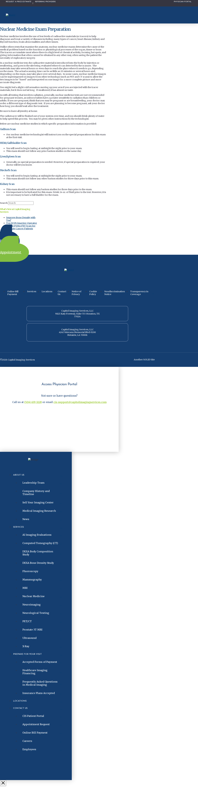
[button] (189, 15)
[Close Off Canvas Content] (3, 783)
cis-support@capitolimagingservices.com (80, 402)
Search (4, 203)
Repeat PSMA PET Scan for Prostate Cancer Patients (20, 227)
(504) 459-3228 (33, 402)
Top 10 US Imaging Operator (21, 223)
